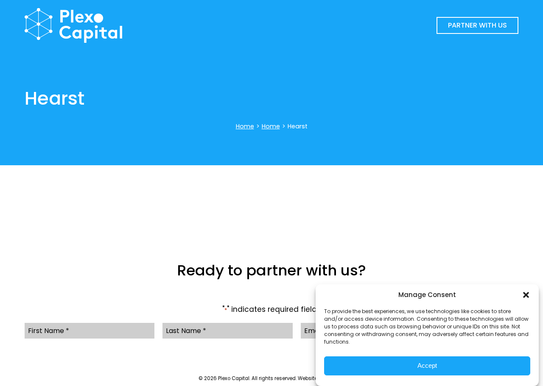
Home (245, 126)
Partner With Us (477, 25)
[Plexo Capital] (159, 25)
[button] (526, 295)
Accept (427, 365)
